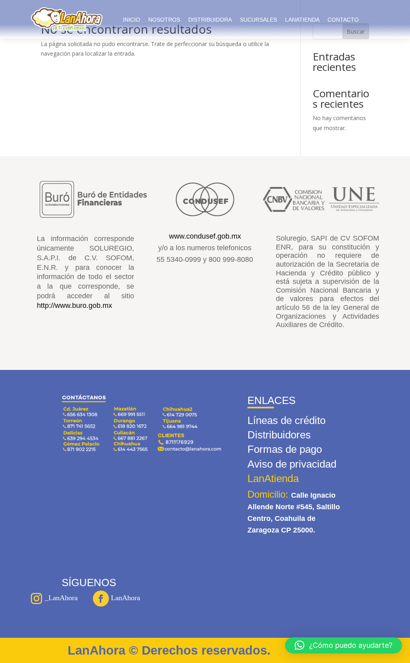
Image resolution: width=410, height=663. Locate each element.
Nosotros (164, 19)
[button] (343, 645)
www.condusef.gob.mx (205, 236)
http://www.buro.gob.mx (74, 305)
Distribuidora (210, 19)
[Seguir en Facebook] (101, 599)
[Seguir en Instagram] (36, 598)
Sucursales (258, 19)
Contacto (343, 19)
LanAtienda (302, 19)
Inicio (131, 19)
